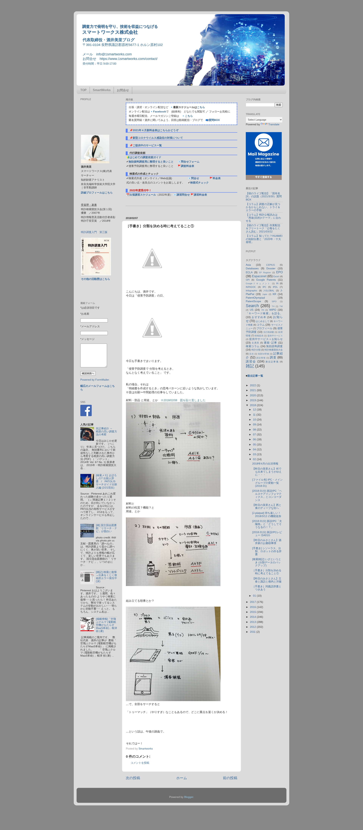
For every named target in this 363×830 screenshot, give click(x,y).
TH (273, 306)
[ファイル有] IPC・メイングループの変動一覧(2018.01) (267, 482)
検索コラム (253, 346)
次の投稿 (133, 778)
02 (255, 459)
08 (255, 429)
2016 (253, 607)
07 (255, 434)
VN (262, 310)
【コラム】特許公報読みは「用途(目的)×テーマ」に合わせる (263, 217)
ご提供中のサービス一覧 (147, 145)
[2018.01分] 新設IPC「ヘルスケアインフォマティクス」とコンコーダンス (267, 495)
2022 (253, 385)
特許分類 (256, 349)
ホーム (181, 778)
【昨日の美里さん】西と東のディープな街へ (266, 506)
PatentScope (253, 301)
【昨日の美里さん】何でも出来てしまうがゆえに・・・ (267, 471)
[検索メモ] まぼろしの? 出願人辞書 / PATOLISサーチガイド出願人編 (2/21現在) (106, 481)
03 (255, 454)
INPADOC (251, 287)
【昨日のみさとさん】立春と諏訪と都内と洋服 (267, 580)
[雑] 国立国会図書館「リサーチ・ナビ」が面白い (106, 528)
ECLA (249, 272)
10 (255, 419)
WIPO (272, 309)
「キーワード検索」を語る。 (264, 313)
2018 (253, 405)
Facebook (159, 111)
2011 (253, 631)
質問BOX (214, 120)
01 (255, 595)
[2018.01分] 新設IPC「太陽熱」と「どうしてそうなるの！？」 (267, 524)
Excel (276, 276)
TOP (83, 90)
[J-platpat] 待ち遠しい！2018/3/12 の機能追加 (266, 514)
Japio (264, 294)
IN (277, 283)
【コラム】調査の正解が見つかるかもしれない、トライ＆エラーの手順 (263, 207)
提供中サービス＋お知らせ (266, 339)
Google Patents (266, 279)
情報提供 (259, 335)
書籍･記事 (270, 342)
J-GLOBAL (268, 290)
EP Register (265, 272)
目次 (251, 354)
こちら (201, 107)
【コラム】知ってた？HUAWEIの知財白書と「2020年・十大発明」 (264, 239)
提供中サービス (275, 335)
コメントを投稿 (140, 762)
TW (281, 306)
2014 (253, 617)
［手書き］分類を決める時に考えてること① (266, 572)
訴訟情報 (261, 358)
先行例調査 (268, 332)
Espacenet (259, 276)
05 (255, 444)
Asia (248, 264)
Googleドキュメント (258, 283)
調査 (273, 357)
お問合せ (123, 90)
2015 (253, 612)
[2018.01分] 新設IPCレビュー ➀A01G (267, 534)
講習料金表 (200, 194)
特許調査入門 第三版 (94, 232)
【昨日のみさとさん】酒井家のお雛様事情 (266, 542)
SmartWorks (102, 90)
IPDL (275, 287)
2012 (253, 627)
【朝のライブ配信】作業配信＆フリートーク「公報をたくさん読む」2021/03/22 (263, 228)
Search (252, 305)
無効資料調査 (274, 346)
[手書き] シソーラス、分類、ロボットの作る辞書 (267, 551)
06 (255, 439)
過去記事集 (272, 361)
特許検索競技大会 (273, 349)
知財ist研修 (263, 354)
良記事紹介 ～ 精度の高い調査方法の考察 (106, 431)
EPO (279, 272)
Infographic (251, 290)
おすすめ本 (259, 317)
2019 (253, 400)
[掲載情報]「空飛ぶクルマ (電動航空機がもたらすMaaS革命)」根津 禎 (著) (106, 625)
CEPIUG (270, 265)
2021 (253, 390)
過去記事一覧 (255, 375)
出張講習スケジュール (143, 194)
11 (254, 414)
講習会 (251, 361)
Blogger (188, 797)
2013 (253, 622)
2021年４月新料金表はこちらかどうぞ (155, 130)
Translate (273, 124)
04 (255, 449)
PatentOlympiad (255, 297)
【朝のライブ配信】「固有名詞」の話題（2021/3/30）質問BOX (264, 196)
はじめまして (262, 321)
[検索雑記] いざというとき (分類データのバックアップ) (266, 562)
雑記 (250, 366)
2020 (253, 395)
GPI (248, 280)
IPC (264, 287)
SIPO (274, 301)
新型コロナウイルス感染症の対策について (158, 137)
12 (255, 409)
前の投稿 (230, 778)
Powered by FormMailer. (95, 379)
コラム (261, 324)
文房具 (255, 342)
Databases (252, 268)
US (251, 309)
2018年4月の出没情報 (265, 463)
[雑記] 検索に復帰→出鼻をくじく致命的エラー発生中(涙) (106, 577)
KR (274, 294)
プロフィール (264, 328)
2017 (253, 602)
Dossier (270, 268)
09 (255, 424)
